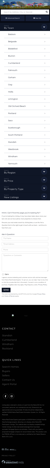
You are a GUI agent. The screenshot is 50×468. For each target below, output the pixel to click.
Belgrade (12, 41)
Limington (13, 99)
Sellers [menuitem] (6, 375)
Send (6, 290)
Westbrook (13, 149)
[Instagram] (11, 396)
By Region (9, 172)
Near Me (38, 18)
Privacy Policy (42, 285)
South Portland (15, 135)
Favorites (38, 4)
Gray (10, 85)
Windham (13, 156)
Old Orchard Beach (17, 106)
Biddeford (12, 49)
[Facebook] (5, 396)
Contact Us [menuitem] (8, 379)
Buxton (11, 56)
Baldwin (12, 34)
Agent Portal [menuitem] (9, 384)
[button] (46, 11)
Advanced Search (14, 18)
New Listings (11, 197)
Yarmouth (12, 164)
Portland (12, 113)
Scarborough (14, 128)
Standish (12, 142)
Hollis (10, 92)
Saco (10, 120)
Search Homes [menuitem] (10, 366)
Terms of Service (10, 296)
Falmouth (12, 70)
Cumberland (14, 63)
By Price (8, 180)
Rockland (7, 348)
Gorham (12, 77)
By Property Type (13, 189)
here (31, 222)
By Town (9, 28)
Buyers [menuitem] (6, 371)
